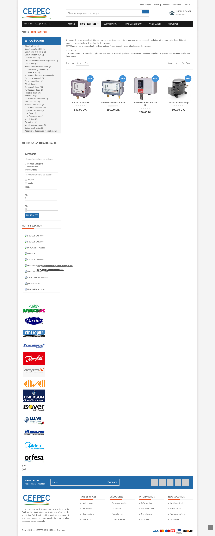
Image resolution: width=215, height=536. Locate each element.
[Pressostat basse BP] (80, 88)
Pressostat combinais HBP (113, 103)
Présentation (146, 503)
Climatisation (32, 167)
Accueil (25, 32)
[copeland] (34, 341)
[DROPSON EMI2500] (34, 242)
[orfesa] (34, 453)
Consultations (88, 514)
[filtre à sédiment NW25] (35, 289)
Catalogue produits (119, 503)
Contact (187, 5)
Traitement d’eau (177, 514)
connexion (176, 5)
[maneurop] (34, 428)
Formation (87, 519)
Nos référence (117, 514)
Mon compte (145, 5)
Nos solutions (146, 514)
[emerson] (34, 391)
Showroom (145, 519)
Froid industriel (176, 503)
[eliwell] (34, 378)
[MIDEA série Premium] (35, 248)
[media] (34, 441)
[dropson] (34, 366)
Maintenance (88, 503)
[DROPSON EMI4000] (34, 236)
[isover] (34, 403)
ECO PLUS (41, 266)
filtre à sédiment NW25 (59, 266)
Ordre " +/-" (81, 63)
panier (156, 5)
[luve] (34, 416)
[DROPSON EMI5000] (34, 260)
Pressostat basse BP (80, 103)
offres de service (118, 519)
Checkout (166, 5)
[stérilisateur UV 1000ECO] (36, 278)
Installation (87, 509)
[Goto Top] (210, 528)
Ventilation (174, 519)
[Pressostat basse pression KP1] (145, 88)
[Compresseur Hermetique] (178, 88)
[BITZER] (34, 304)
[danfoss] (34, 354)
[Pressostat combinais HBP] (113, 88)
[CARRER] (34, 316)
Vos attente (116, 509)
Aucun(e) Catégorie (35, 164)
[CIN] (34, 329)
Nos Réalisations (147, 509)
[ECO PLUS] (30, 254)
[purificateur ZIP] (32, 284)
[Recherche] (145, 11)
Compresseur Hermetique (178, 103)
